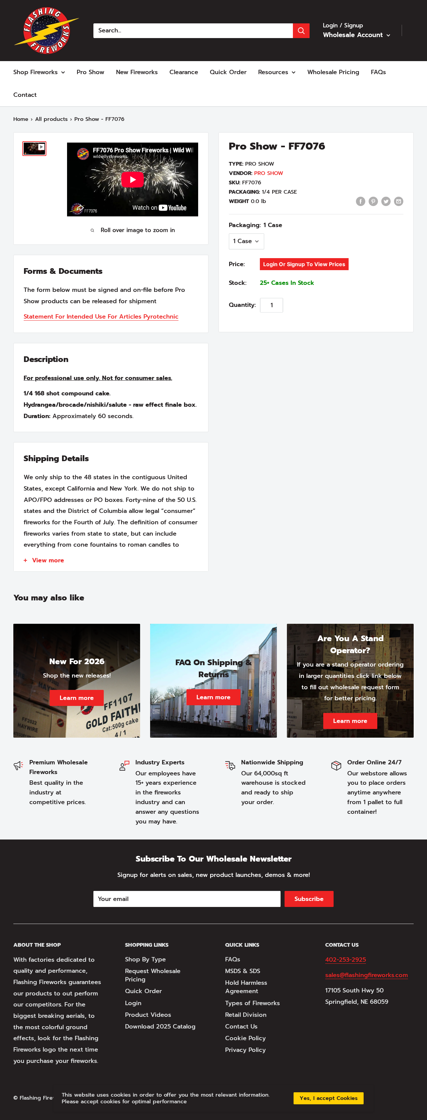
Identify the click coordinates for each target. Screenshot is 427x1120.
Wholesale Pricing (333, 72)
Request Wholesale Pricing (152, 975)
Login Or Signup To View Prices (304, 264)
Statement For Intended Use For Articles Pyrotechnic (101, 316)
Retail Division (246, 1014)
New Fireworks (137, 72)
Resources (273, 72)
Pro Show (90, 72)
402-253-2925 (345, 959)
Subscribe (309, 899)
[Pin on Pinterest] (373, 201)
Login (133, 1003)
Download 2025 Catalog (160, 1026)
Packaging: (255, 225)
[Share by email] (398, 201)
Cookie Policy (245, 1038)
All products (51, 119)
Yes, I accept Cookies (329, 1098)
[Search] (301, 30)
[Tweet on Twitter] (386, 201)
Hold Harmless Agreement (246, 987)
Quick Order (228, 72)
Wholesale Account (354, 35)
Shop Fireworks (35, 72)
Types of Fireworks (252, 1003)
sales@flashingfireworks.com (366, 975)
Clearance (183, 72)
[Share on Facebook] (360, 201)
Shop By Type (145, 959)
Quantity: (242, 305)
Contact (25, 95)
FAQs (378, 72)
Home (20, 119)
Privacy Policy (245, 1050)
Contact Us (241, 1026)
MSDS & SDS (242, 971)
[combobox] (193, 30)
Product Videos (148, 1014)
